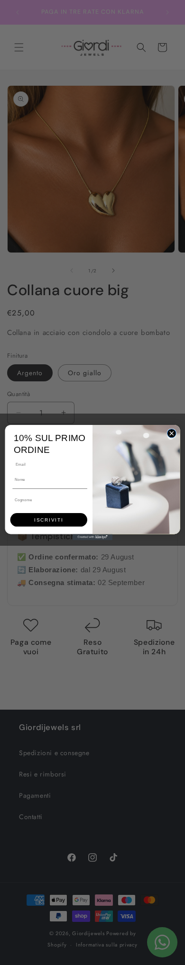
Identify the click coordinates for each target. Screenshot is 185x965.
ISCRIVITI (49, 520)
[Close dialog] (171, 433)
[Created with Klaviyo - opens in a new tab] (92, 537)
